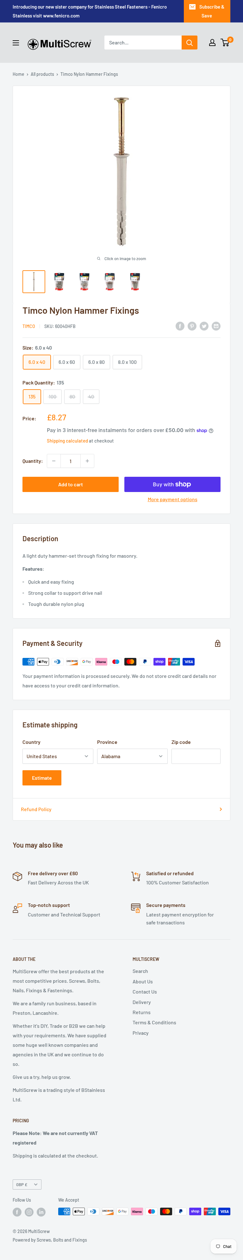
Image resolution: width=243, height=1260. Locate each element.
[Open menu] (16, 42)
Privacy (141, 1033)
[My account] (212, 42)
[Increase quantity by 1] (87, 461)
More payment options (172, 499)
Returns (142, 1012)
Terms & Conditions (154, 1022)
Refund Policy (36, 809)
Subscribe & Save (211, 11)
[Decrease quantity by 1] (53, 461)
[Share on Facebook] (180, 326)
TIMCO (28, 326)
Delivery (142, 1002)
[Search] (189, 42)
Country (31, 742)
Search (140, 971)
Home (18, 74)
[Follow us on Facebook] (17, 1212)
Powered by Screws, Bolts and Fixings (50, 1240)
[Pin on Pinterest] (192, 326)
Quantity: (32, 461)
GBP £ (21, 1184)
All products (42, 74)
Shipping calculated (67, 440)
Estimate (42, 778)
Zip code (181, 742)
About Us (143, 981)
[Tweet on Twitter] (204, 326)
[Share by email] (216, 326)
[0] (225, 42)
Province (107, 742)
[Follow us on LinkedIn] (41, 1212)
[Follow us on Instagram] (29, 1212)
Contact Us (145, 991)
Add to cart (70, 484)
